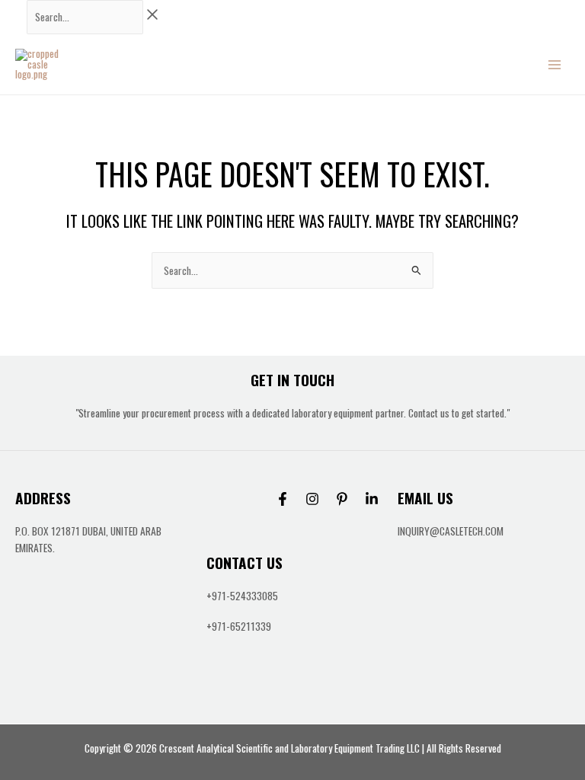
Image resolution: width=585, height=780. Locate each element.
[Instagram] (312, 499)
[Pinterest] (342, 499)
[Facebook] (282, 499)
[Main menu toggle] (555, 64)
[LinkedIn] (372, 499)
